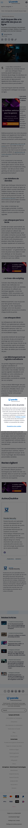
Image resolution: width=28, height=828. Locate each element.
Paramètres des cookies (14, 426)
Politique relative (20, 417)
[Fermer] (25, 398)
